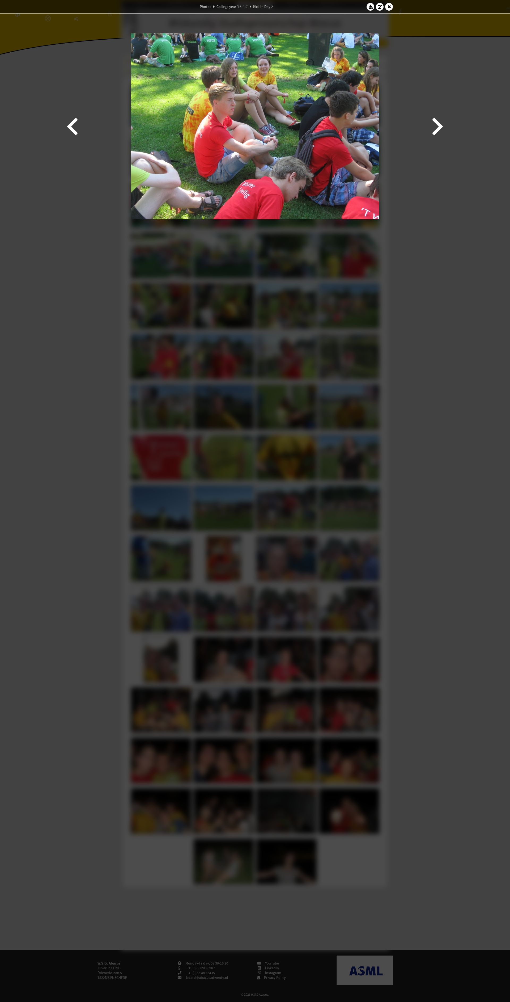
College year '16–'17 (232, 6)
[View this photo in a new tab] (380, 7)
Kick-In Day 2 (263, 6)
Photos (205, 6)
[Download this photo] (371, 7)
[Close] (389, 7)
